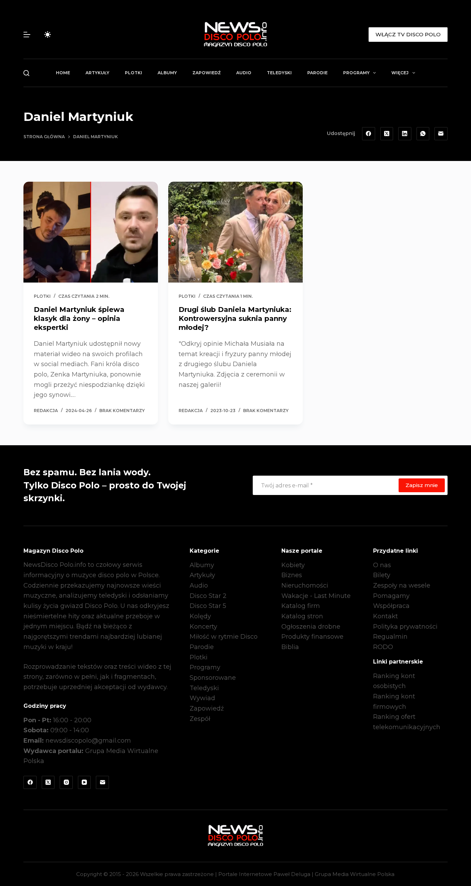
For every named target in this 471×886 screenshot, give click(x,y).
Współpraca (391, 606)
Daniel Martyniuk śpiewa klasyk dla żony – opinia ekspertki (79, 318)
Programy (356, 72)
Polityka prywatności (405, 626)
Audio (243, 72)
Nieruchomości (304, 585)
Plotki (133, 72)
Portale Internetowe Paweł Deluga (264, 874)
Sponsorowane (213, 678)
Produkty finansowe (312, 636)
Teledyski (279, 72)
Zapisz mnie (421, 485)
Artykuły (97, 72)
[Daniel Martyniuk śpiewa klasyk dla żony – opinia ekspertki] (90, 232)
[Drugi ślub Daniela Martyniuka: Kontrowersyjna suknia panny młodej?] (235, 232)
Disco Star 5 (208, 606)
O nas (382, 565)
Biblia (290, 647)
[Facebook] (368, 133)
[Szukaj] (26, 73)
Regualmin (390, 636)
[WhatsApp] (423, 133)
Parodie (317, 72)
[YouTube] (84, 782)
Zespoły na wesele (401, 585)
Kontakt (385, 616)
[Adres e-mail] (441, 133)
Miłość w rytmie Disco (224, 636)
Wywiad (202, 698)
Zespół (200, 719)
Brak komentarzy (122, 410)
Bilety (381, 575)
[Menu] (26, 34)
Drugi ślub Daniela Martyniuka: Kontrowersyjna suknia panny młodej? (235, 318)
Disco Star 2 (208, 596)
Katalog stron (302, 616)
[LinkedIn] (404, 133)
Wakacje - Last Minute (316, 596)
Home (63, 72)
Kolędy (200, 616)
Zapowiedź (206, 72)
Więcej (400, 72)
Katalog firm (300, 606)
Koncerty (203, 626)
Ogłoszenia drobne (310, 626)
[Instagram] (66, 782)
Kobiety (293, 565)
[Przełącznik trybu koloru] (47, 34)
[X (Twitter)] (386, 133)
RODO (383, 647)
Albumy (167, 72)
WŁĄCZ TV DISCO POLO (408, 34)
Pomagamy (391, 596)
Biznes (291, 575)
